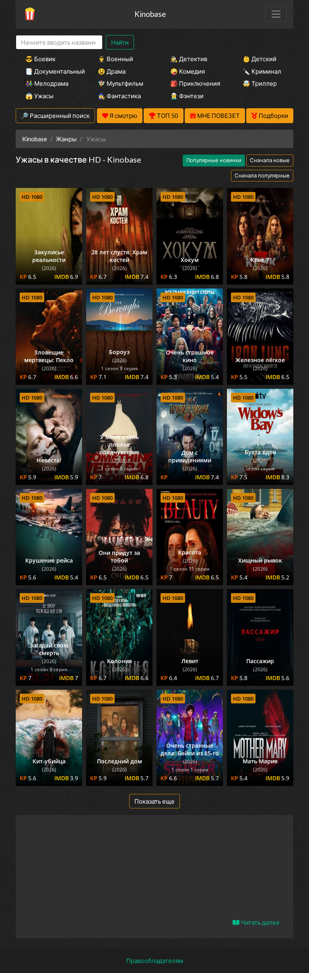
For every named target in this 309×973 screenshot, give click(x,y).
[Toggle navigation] (276, 14)
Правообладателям (154, 960)
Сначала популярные (262, 175)
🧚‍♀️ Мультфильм (120, 83)
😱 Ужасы (39, 95)
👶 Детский (259, 58)
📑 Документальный (50, 71)
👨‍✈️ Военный (115, 58)
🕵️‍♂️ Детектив (188, 58)
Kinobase (150, 14)
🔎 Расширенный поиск (55, 115)
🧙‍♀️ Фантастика (119, 95)
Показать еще (154, 801)
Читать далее (259, 922)
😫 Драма (112, 71)
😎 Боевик (40, 58)
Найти (120, 42)
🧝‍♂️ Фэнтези (187, 95)
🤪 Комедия (187, 71)
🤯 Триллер (260, 83)
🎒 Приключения (195, 83)
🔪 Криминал (262, 71)
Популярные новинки (213, 160)
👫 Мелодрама (46, 83)
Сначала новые (270, 160)
